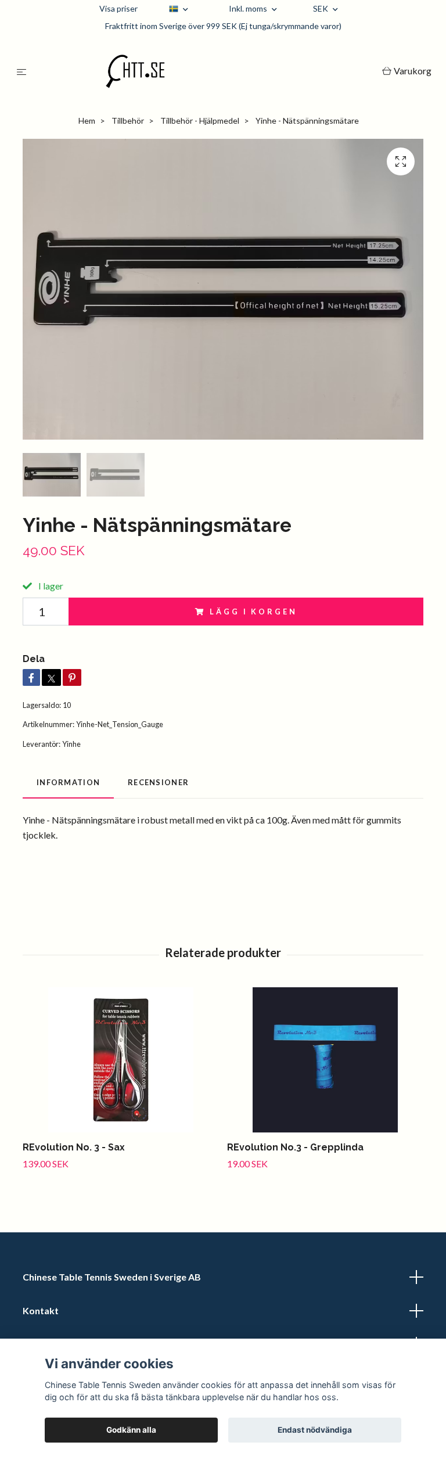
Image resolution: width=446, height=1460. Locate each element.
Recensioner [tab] (158, 782)
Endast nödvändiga (315, 1429)
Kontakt (41, 1310)
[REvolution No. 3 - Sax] (120, 1059)
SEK (321, 8)
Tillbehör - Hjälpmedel (199, 120)
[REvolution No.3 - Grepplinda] (325, 1059)
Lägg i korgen (253, 611)
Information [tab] (68, 782)
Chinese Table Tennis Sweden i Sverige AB (112, 1276)
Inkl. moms (249, 8)
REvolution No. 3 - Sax (74, 1147)
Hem (86, 120)
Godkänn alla (131, 1429)
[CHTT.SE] (206, 71)
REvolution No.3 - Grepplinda (295, 1147)
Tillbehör (128, 120)
